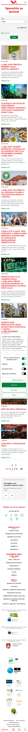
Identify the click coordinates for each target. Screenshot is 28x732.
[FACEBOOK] (11, 515)
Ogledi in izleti (14, 530)
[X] (11, 519)
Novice (14, 572)
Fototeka (14, 586)
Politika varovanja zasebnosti (13, 724)
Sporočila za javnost (14, 583)
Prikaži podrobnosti (17, 380)
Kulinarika (14, 540)
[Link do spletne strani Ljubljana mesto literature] (14, 670)
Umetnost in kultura (14, 536)
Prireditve (14, 546)
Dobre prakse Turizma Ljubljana (14, 596)
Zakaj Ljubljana (14, 559)
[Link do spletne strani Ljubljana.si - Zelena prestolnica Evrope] (14, 661)
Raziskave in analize (14, 592)
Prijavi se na (14, 507)
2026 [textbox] (3, 21)
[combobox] (14, 21)
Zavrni (14, 395)
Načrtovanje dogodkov (14, 562)
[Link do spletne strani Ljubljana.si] (14, 646)
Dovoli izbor (14, 390)
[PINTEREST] (17, 519)
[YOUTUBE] (22, 515)
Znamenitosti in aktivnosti (14, 533)
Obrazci (14, 575)
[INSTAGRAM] (16, 515)
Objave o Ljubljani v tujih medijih (14, 603)
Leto (2, 18)
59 (21, 469)
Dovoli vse (14, 385)
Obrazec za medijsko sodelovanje (14, 589)
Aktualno (14, 543)
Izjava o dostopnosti (20, 720)
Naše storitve (14, 565)
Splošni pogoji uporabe (14, 722)
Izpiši (14, 37)
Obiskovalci (14, 527)
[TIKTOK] (6, 515)
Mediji (14, 580)
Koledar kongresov (14, 569)
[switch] (24, 364)
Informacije (14, 549)
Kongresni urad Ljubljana (14, 555)
